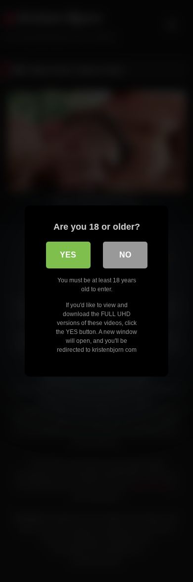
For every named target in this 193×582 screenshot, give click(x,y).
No (125, 255)
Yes (68, 255)
